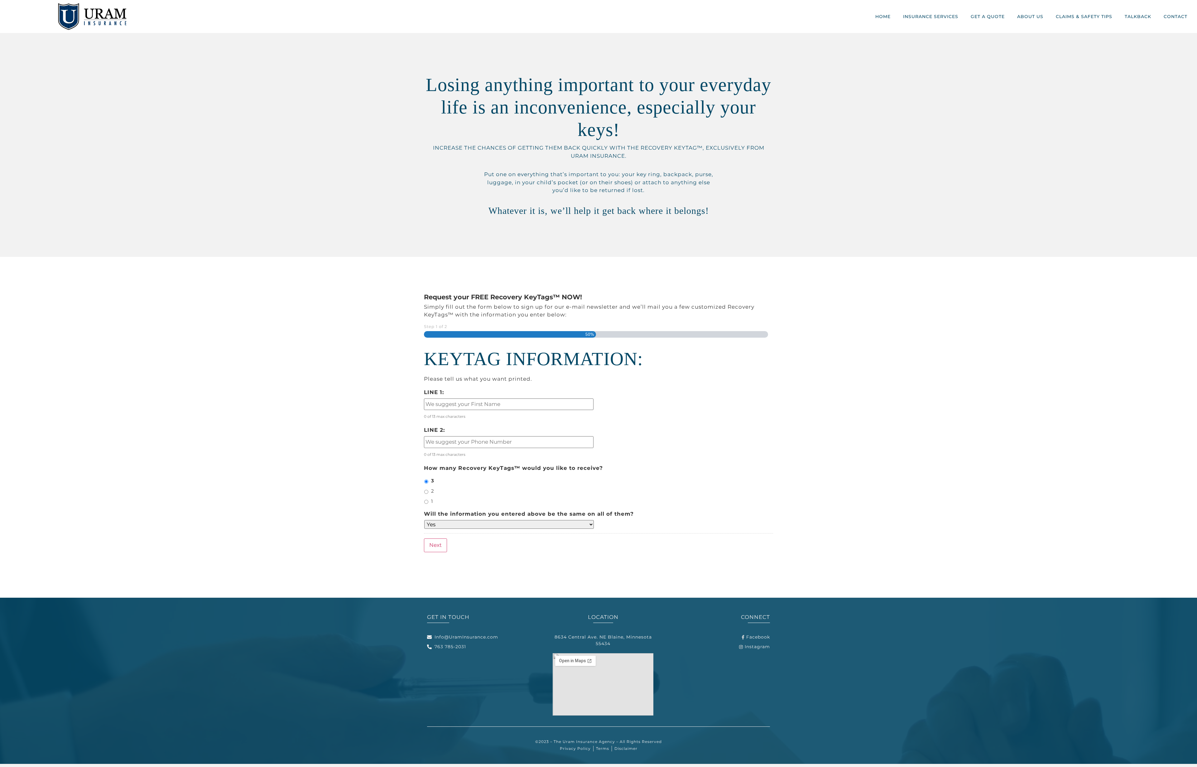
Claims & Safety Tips (1084, 16)
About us (1030, 16)
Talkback (1138, 16)
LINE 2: (434, 430)
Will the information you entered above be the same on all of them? (529, 514)
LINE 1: (434, 392)
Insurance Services (930, 16)
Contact (1175, 16)
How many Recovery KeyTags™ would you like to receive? (513, 468)
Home (883, 16)
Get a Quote (988, 16)
